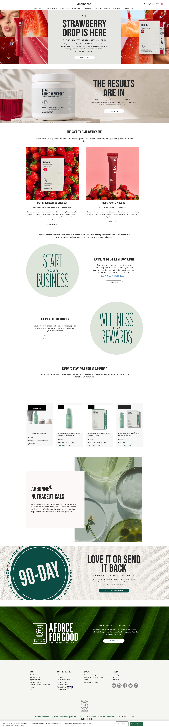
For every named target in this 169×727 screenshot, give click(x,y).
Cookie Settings (90, 717)
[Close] (166, 723)
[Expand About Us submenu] (134, 9)
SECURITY (101, 717)
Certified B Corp (35, 682)
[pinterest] (136, 685)
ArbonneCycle (62, 682)
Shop (86, 680)
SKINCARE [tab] (67, 388)
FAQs (59, 675)
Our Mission (34, 675)
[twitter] (130, 685)
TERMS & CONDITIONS (61, 717)
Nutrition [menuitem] (51, 8)
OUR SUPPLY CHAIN (113, 717)
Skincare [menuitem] (63, 8)
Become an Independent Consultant (96, 675)
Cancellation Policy (63, 680)
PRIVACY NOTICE (76, 717)
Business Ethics (62, 685)
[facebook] (125, 685)
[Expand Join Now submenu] (121, 9)
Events (32, 687)
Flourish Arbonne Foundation (40, 685)
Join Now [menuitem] (116, 8)
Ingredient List (35, 680)
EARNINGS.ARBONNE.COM (113, 276)
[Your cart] (157, 4)
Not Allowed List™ (37, 677)
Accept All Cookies (136, 724)
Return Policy (61, 677)
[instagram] (119, 685)
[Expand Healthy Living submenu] (109, 9)
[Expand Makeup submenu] (92, 9)
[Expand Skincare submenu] (68, 9)
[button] (144, 4)
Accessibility (61, 687)
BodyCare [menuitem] (76, 8)
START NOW (114, 282)
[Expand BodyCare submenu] (81, 9)
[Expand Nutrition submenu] (56, 9)
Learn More (114, 641)
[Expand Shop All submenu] (43, 9)
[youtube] (114, 685)
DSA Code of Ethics (91, 682)
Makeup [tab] (90, 388)
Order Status (61, 690)
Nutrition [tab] (78, 388)
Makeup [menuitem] (88, 8)
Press (32, 689)
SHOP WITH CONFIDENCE (113, 591)
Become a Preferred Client (93, 677)
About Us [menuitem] (129, 8)
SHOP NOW (84, 57)
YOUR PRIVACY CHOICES (43, 717)
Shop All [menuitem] (38, 8)
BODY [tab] (102, 388)
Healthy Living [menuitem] (102, 8)
